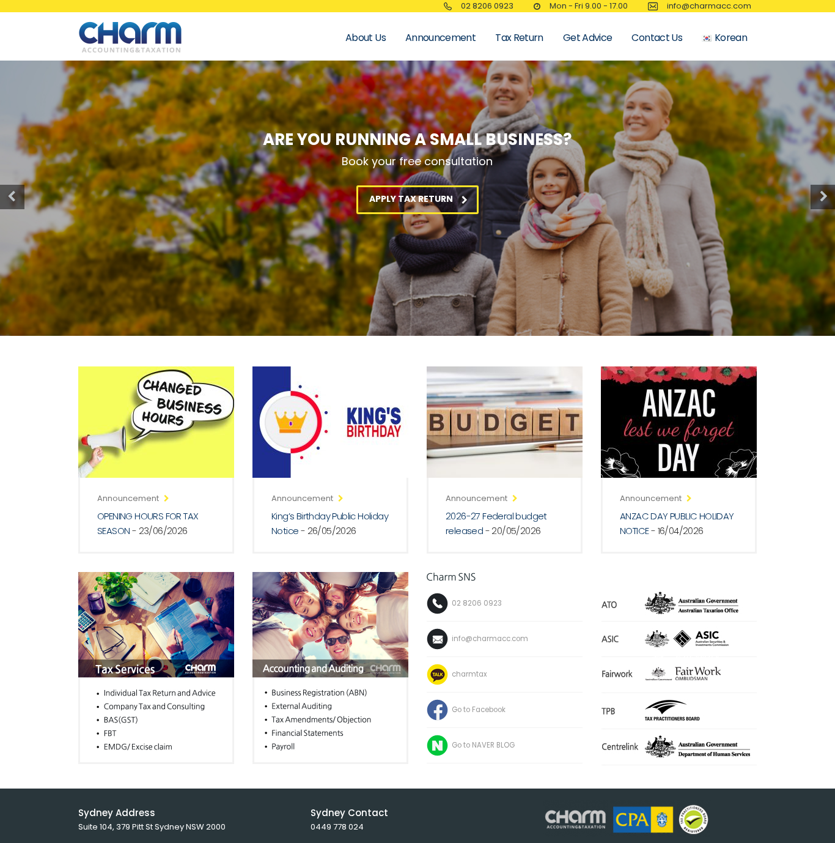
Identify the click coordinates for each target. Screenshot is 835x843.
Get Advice (587, 38)
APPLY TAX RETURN (411, 199)
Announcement (440, 38)
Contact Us (656, 38)
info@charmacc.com (490, 638)
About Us (365, 38)
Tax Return (519, 38)
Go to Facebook (479, 709)
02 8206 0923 (487, 6)
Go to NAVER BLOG (483, 744)
